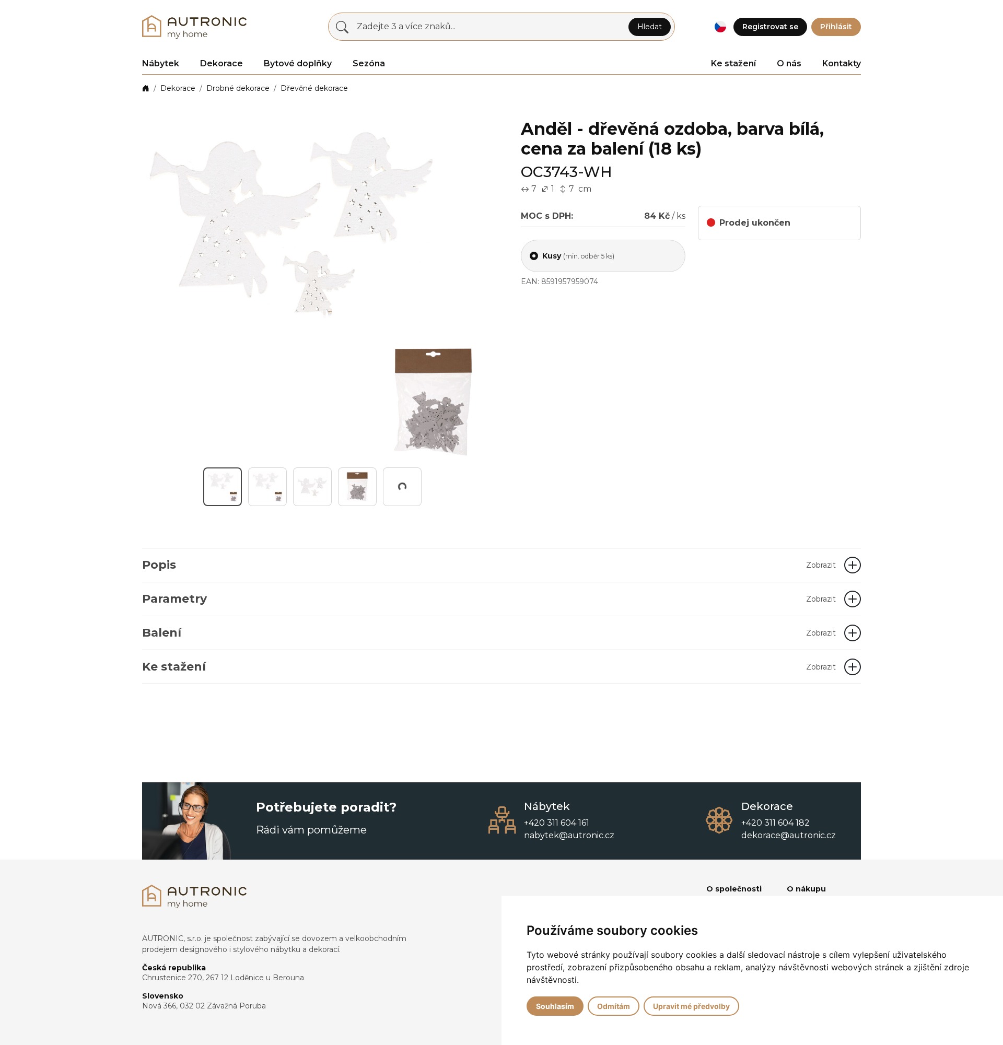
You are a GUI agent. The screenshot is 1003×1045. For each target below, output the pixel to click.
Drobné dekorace (238, 88)
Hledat (649, 26)
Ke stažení (733, 63)
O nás (789, 63)
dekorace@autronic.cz (788, 835)
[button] (720, 27)
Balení (489, 633)
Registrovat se (770, 26)
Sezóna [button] (369, 63)
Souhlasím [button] (555, 1006)
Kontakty (841, 63)
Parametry (489, 599)
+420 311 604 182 (775, 823)
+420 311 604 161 (556, 823)
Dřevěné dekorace (314, 88)
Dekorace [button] (221, 63)
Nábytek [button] (160, 63)
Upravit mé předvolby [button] (691, 1006)
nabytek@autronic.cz (569, 835)
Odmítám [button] (613, 1006)
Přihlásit (836, 26)
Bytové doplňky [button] (298, 63)
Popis (489, 565)
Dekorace (177, 88)
